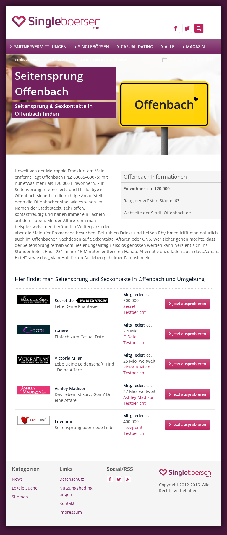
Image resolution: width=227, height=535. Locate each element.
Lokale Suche (25, 488)
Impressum (70, 512)
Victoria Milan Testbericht (136, 370)
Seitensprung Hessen (73, 59)
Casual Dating (137, 46)
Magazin (195, 46)
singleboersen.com (29, 59)
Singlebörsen (93, 46)
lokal (50, 59)
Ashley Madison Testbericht (139, 400)
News (17, 479)
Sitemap (20, 497)
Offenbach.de (177, 213)
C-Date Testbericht (134, 339)
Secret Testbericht (134, 309)
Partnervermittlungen (40, 46)
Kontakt (66, 503)
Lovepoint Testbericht (134, 430)
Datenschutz (71, 479)
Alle (169, 46)
